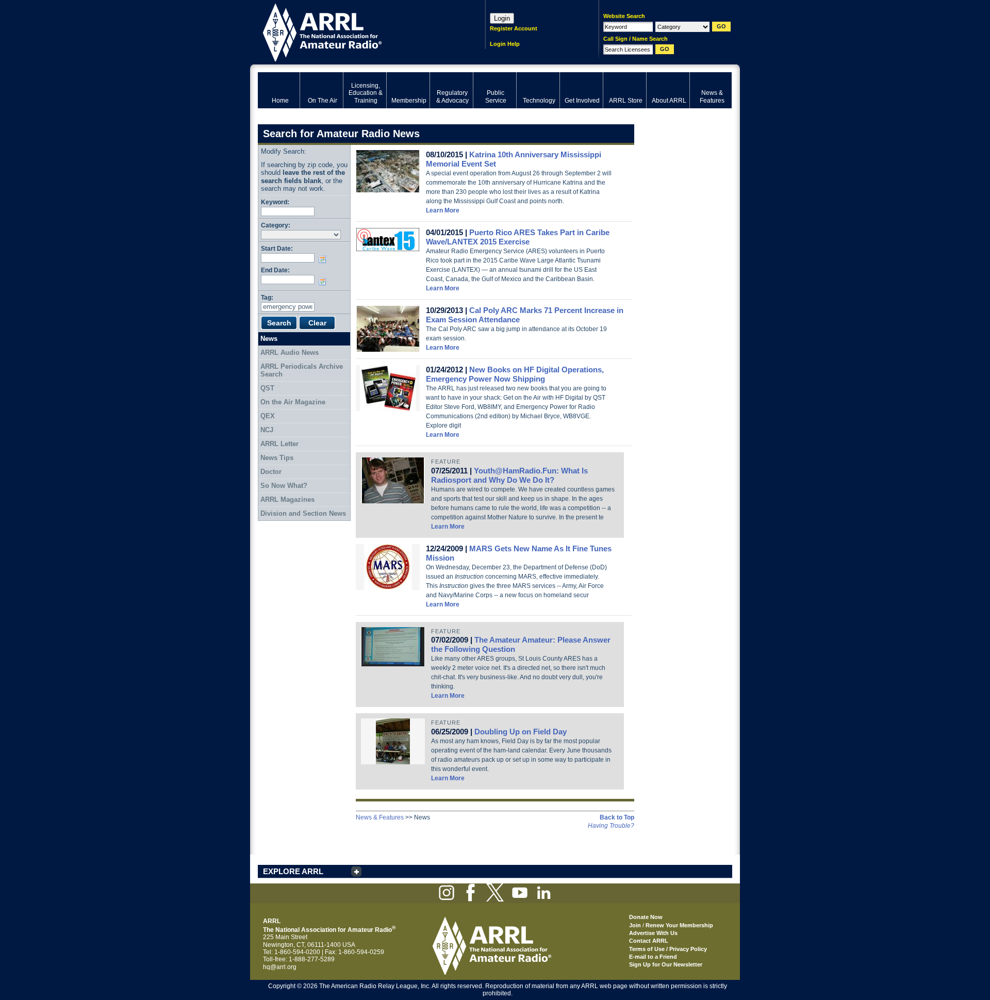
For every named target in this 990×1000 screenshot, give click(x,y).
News (268, 338)
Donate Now (646, 917)
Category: (275, 225)
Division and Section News (303, 513)
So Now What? (283, 485)
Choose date (324, 259)
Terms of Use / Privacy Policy (668, 949)
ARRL (358, 31)
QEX (267, 416)
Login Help (505, 44)
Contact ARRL (648, 941)
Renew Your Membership (679, 925)
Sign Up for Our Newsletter (665, 964)
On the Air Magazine (292, 402)
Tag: (267, 297)
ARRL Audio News (289, 352)
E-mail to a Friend (653, 957)
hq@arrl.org (279, 967)
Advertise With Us (653, 933)
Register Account (513, 28)
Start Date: (277, 248)
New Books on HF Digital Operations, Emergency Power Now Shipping (515, 374)
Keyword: (275, 202)
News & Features (380, 817)
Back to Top (617, 817)
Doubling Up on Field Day (520, 731)
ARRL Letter (279, 444)
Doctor (271, 472)
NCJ (266, 430)
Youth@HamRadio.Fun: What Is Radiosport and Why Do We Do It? (509, 475)
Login (502, 18)
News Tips (276, 458)
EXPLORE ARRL (293, 871)
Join (635, 925)
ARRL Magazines (287, 499)
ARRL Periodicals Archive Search (301, 371)
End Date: (275, 270)
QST (267, 388)
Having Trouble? (611, 825)
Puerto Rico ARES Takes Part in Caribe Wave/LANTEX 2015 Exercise (517, 237)
